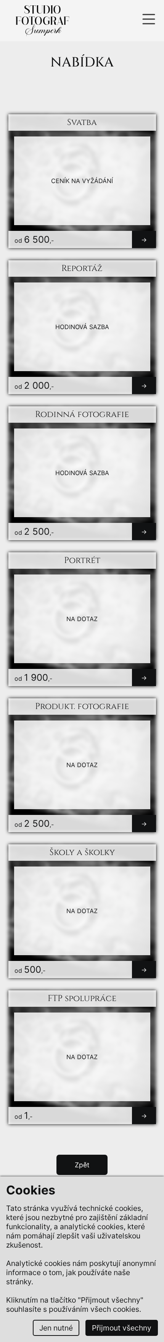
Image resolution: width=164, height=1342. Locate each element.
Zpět (82, 1165)
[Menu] (152, 20)
